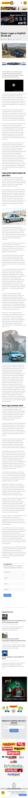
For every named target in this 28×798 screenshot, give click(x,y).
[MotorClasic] (9, 757)
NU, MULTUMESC (13, 794)
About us (14, 787)
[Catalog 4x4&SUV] (14, 770)
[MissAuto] (13, 761)
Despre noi (14, 785)
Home (14, 783)
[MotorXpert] (19, 748)
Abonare (14, 730)
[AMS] (21, 744)
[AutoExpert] (9, 744)
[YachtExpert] (22, 757)
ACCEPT (22, 794)
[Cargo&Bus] (13, 753)
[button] (21, 3)
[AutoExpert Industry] (13, 774)
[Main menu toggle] (25, 2)
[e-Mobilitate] (13, 766)
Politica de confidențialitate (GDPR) (14, 788)
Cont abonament (14, 724)
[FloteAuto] (7, 748)
